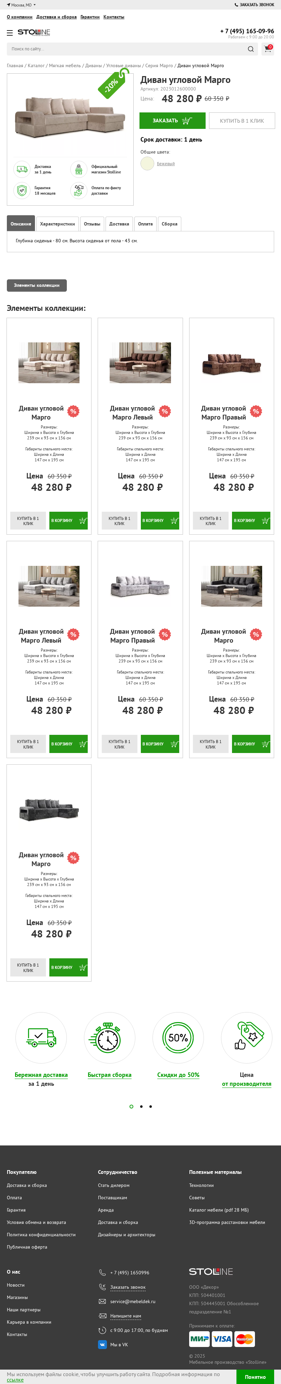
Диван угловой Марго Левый (132, 413)
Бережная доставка (41, 1075)
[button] (131, 1106)
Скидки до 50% (178, 1075)
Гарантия (16, 1210)
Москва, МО (21, 5)
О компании (20, 17)
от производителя (246, 1084)
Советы (197, 1197)
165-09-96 (247, 31)
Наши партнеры (23, 1310)
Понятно (255, 1377)
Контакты (113, 17)
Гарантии (90, 17)
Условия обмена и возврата (36, 1222)
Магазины (17, 1297)
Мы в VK (119, 1344)
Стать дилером (114, 1185)
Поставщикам (112, 1197)
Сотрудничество (117, 1172)
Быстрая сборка (110, 1075)
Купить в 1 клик (242, 120)
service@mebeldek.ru (133, 1301)
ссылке (15, 1379)
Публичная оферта (27, 1247)
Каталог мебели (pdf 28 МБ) (219, 1210)
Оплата (14, 1197)
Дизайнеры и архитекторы (126, 1234)
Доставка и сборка (56, 17)
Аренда (106, 1210)
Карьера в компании (29, 1322)
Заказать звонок (257, 5)
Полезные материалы (215, 1172)
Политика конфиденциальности (41, 1234)
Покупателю (22, 1172)
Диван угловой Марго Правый (223, 413)
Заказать (165, 120)
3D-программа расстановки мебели (227, 1222)
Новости (16, 1285)
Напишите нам (125, 1316)
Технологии (201, 1185)
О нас (13, 1271)
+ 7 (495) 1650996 (129, 1273)
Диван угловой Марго (41, 413)
